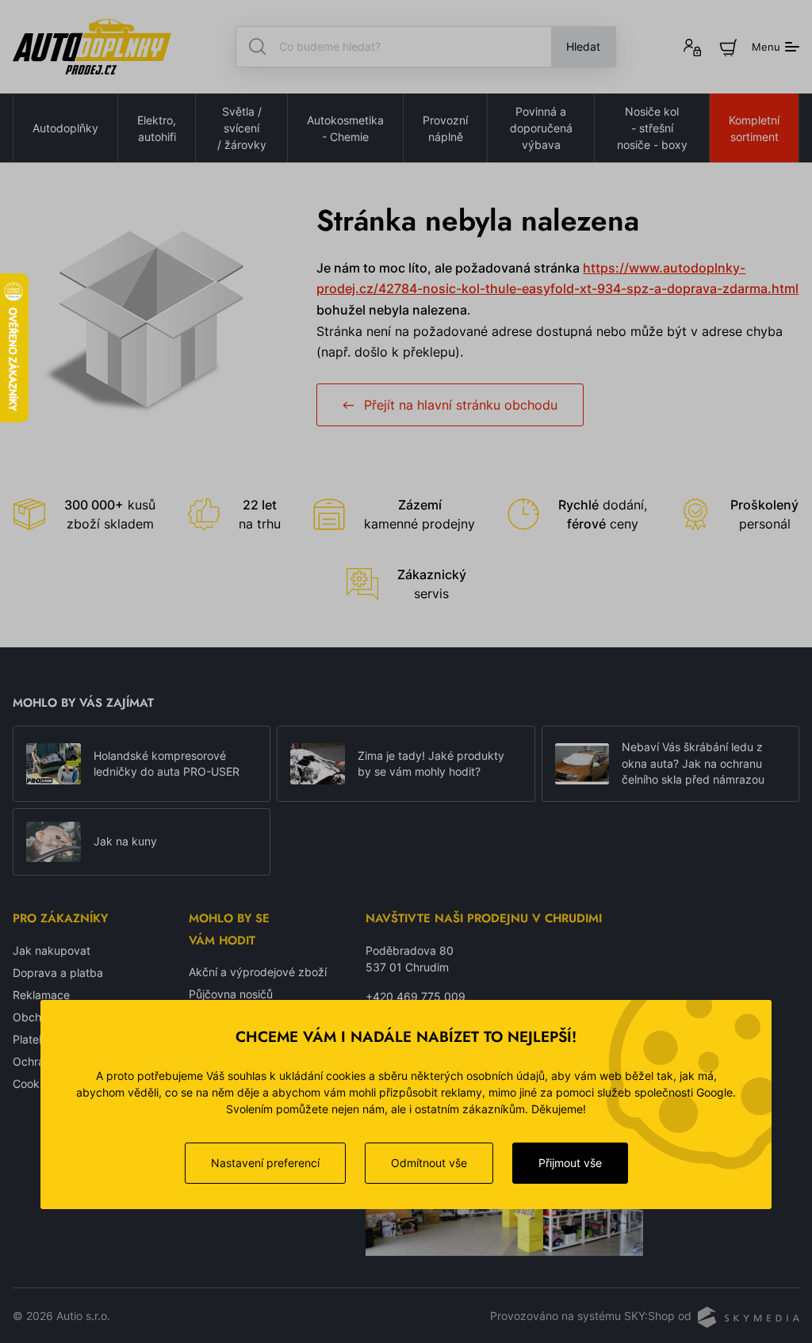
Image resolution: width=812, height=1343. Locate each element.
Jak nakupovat (51, 950)
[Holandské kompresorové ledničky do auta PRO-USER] (53, 763)
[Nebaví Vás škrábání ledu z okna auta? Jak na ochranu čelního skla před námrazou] (582, 763)
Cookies (33, 1083)
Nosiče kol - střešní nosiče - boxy (652, 128)
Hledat (583, 46)
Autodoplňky (65, 128)
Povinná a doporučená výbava (541, 128)
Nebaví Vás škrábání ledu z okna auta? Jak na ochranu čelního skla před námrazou (693, 763)
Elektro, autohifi (156, 128)
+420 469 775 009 (415, 996)
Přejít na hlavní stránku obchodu (460, 405)
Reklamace (41, 995)
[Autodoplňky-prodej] (92, 46)
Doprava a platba (58, 972)
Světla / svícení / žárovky (241, 128)
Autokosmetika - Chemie (345, 128)
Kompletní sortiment (754, 128)
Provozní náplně (445, 128)
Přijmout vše (570, 1162)
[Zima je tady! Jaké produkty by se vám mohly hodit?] (317, 763)
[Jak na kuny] (53, 842)
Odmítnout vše (429, 1162)
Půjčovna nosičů (231, 994)
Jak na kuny (125, 841)
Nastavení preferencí (265, 1162)
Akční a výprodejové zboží (258, 972)
